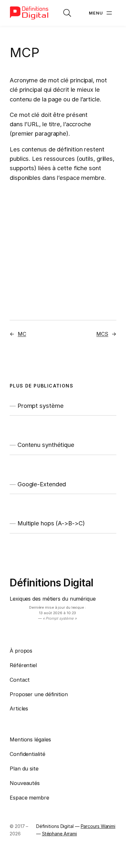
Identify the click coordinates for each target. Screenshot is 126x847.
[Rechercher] (67, 13)
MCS (102, 334)
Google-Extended (41, 484)
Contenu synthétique (45, 444)
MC (22, 334)
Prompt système (40, 405)
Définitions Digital (51, 582)
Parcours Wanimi (98, 826)
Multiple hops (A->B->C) (51, 523)
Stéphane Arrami (59, 833)
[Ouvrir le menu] (101, 13)
